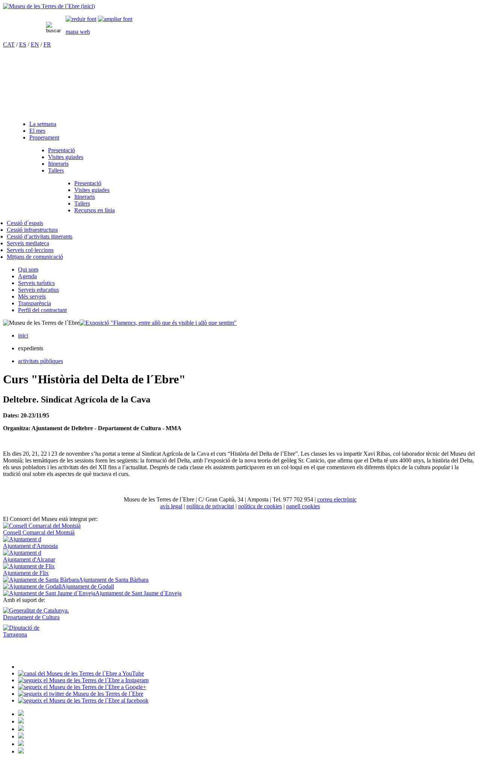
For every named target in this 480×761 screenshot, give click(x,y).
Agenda (27, 276)
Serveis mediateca (28, 243)
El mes (37, 131)
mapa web (78, 32)
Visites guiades (65, 157)
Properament (44, 137)
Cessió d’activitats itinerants (39, 236)
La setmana (42, 124)
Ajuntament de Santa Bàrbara (113, 579)
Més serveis (32, 296)
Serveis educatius (38, 290)
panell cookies (303, 506)
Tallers (56, 170)
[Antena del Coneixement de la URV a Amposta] (21, 729)
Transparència (34, 303)
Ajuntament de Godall (88, 586)
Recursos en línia (94, 210)
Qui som (28, 269)
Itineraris (58, 164)
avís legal (171, 506)
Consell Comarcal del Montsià (39, 532)
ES (22, 44)
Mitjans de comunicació (35, 257)
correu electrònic (337, 499)
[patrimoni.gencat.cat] (21, 721)
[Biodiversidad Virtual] (21, 714)
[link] (81, 19)
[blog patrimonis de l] (21, 751)
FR (47, 44)
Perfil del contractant (42, 310)
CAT (9, 44)
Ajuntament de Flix (26, 573)
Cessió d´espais (25, 223)
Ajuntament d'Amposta (30, 546)
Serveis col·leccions (30, 250)
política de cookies (260, 506)
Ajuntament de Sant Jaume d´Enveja (138, 593)
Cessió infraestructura (32, 230)
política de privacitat (210, 506)
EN (35, 44)
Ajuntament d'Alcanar (29, 559)
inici (23, 335)
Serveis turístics (36, 283)
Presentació (61, 150)
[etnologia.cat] (21, 736)
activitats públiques (40, 361)
